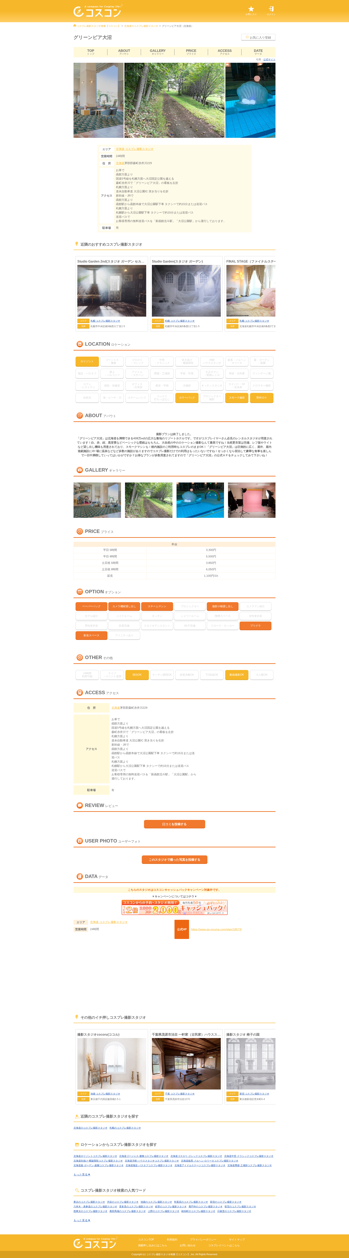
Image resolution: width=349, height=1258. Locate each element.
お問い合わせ (188, 1245)
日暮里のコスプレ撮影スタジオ (234, 1211)
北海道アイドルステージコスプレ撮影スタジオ (199, 1165)
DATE (258, 52)
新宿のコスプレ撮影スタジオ (226, 1201)
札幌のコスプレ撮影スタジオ (125, 1127)
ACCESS (225, 52)
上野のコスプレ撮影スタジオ (163, 1211)
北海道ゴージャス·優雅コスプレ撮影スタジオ (143, 1156)
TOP (90, 52)
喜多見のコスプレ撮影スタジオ (136, 1206)
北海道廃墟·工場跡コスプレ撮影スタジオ (249, 1165)
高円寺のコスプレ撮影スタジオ (206, 1206)
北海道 (120, 163)
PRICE (191, 52)
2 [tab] (172, 135)
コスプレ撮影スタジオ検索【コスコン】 (98, 26)
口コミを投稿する (174, 824)
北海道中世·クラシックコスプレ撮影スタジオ (248, 1156)
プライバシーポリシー (203, 1239)
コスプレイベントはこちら (224, 1245)
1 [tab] (168, 135)
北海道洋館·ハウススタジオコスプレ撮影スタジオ (152, 1160)
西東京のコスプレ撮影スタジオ (90, 1211)
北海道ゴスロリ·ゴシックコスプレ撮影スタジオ (196, 1156)
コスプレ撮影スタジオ (134, 149)
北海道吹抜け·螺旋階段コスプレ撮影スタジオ (98, 1160)
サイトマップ (237, 1239)
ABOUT (124, 52)
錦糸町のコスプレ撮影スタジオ (198, 1211)
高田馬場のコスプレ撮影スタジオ (127, 1211)
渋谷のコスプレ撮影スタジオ (123, 1201)
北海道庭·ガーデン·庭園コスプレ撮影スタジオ (99, 1165)
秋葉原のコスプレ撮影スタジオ (191, 1201)
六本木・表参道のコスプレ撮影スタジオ (95, 1206)
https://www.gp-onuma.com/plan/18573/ (216, 929)
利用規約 (172, 1239)
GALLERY (158, 52)
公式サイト (269, 59)
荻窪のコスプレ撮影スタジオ (240, 1206)
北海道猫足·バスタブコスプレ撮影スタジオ (149, 1165)
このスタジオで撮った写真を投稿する (174, 859)
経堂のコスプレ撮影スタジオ (171, 1206)
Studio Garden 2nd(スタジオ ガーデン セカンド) (111, 261)
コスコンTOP (146, 1239)
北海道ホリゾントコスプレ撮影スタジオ (95, 1156)
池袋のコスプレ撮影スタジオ (156, 1201)
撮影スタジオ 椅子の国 (243, 1034)
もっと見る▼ (82, 1174)
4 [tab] (181, 135)
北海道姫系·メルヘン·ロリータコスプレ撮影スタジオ (209, 1160)
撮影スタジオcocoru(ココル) (98, 1034)
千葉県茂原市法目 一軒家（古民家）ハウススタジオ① (186, 1034)
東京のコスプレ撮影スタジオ (89, 1201)
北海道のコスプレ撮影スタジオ (141, 26)
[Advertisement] (174, 977)
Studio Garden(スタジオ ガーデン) (177, 261)
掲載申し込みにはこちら (152, 1245)
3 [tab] (176, 135)
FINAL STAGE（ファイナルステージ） (255, 261)
